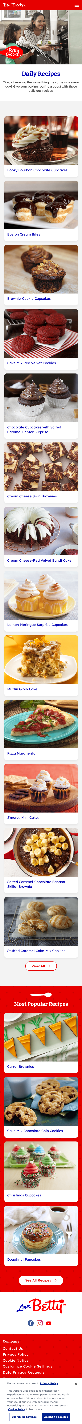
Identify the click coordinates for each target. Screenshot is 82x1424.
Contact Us (13, 1348)
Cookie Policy (16, 1409)
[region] (41, 1401)
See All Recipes (38, 1280)
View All (38, 966)
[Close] (76, 1384)
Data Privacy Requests (24, 1372)
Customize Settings (24, 1416)
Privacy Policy (16, 1354)
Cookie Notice (16, 1360)
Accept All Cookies (56, 1416)
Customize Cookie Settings (27, 1366)
